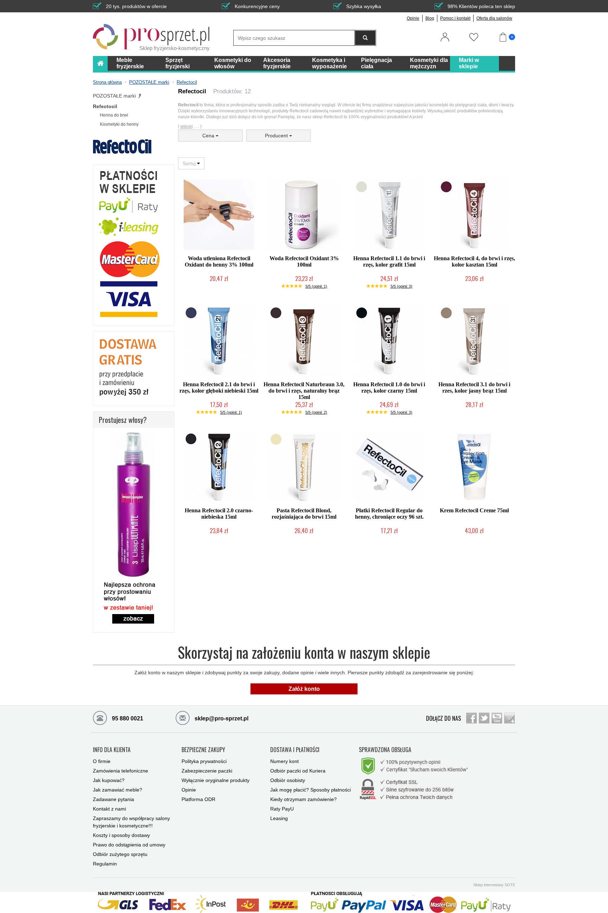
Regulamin (105, 864)
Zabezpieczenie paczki (207, 771)
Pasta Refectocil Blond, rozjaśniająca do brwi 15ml (304, 513)
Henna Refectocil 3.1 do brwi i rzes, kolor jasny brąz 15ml (474, 387)
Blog (429, 18)
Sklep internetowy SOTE (494, 885)
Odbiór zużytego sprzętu (120, 854)
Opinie (413, 18)
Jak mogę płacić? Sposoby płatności (310, 790)
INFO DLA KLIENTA (112, 750)
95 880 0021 (126, 718)
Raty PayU (282, 809)
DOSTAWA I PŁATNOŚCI (294, 750)
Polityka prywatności (204, 761)
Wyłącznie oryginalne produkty (215, 780)
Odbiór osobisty (287, 780)
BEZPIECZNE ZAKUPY (203, 750)
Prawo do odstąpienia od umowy (129, 845)
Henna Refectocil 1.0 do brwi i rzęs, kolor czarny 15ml (389, 387)
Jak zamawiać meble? (117, 790)
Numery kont (284, 761)
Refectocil (105, 106)
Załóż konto (304, 689)
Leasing (279, 818)
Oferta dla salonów (494, 18)
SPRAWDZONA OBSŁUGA (385, 750)
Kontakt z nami (109, 809)
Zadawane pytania (113, 799)
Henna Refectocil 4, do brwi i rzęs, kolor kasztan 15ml (474, 261)
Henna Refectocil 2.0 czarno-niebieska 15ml (219, 513)
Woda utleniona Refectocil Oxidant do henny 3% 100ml (219, 261)
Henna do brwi (114, 115)
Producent (277, 135)
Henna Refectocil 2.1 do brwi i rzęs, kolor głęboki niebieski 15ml (218, 387)
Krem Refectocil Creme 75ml (474, 510)
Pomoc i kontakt (455, 18)
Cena (209, 135)
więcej (186, 126)
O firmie (101, 761)
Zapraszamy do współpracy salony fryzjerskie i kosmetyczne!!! (131, 821)
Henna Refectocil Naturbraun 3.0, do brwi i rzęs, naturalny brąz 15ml (304, 390)
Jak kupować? (109, 780)
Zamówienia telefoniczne (120, 771)
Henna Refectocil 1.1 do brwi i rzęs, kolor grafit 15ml (389, 261)
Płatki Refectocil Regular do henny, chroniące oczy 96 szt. (389, 513)
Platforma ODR (198, 799)
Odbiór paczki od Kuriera (297, 771)
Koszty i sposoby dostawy (121, 835)
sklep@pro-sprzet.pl (220, 718)
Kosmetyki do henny (119, 124)
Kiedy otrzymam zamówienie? (303, 799)
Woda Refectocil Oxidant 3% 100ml (304, 261)
